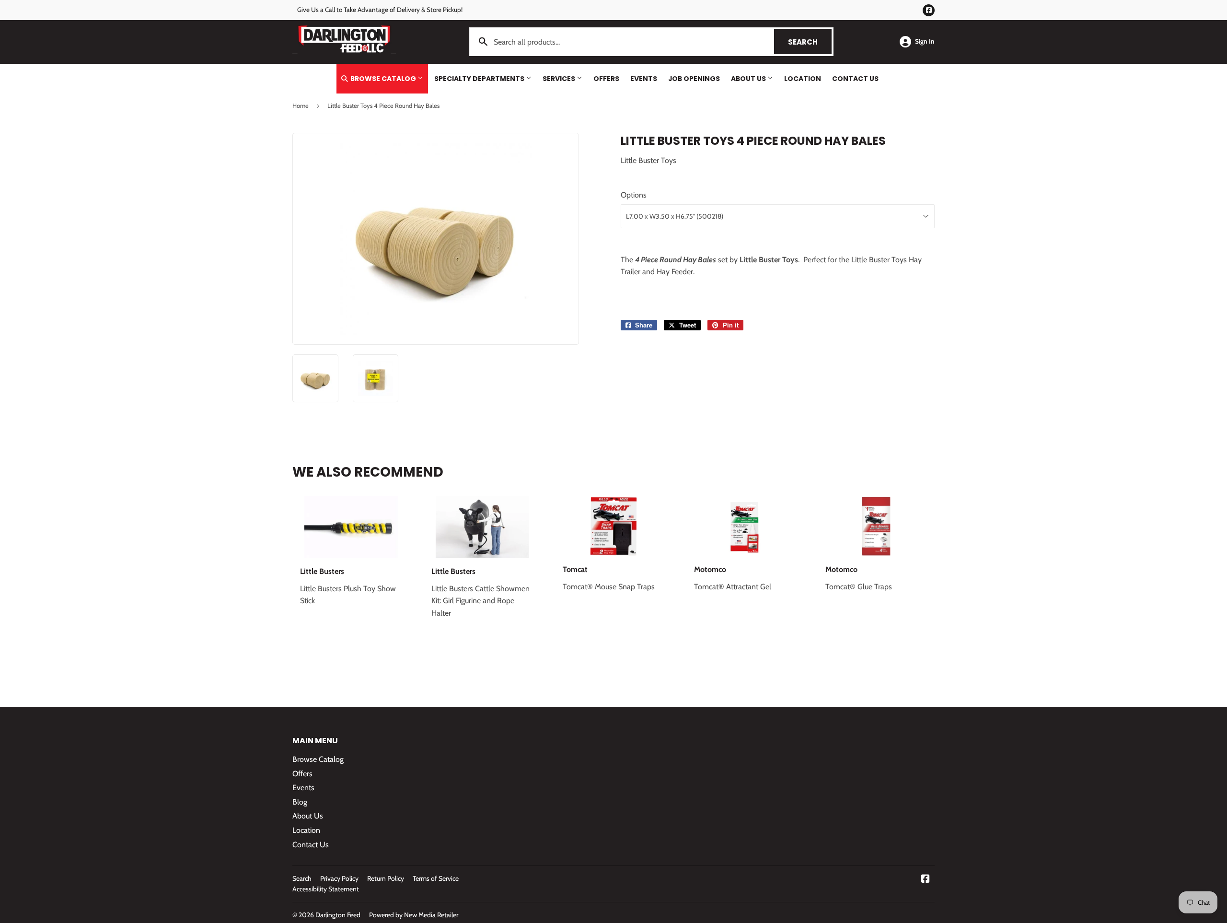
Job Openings (694, 78)
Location (802, 78)
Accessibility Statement (325, 889)
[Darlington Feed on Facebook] (925, 879)
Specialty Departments (480, 78)
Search (810, 42)
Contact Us (855, 78)
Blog (299, 801)
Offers (606, 78)
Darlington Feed (337, 915)
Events (643, 78)
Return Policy (385, 878)
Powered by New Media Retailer (413, 915)
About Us (749, 78)
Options (634, 194)
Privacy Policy (339, 878)
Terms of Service (436, 878)
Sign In (925, 41)
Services (560, 78)
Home (300, 105)
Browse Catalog (383, 78)
